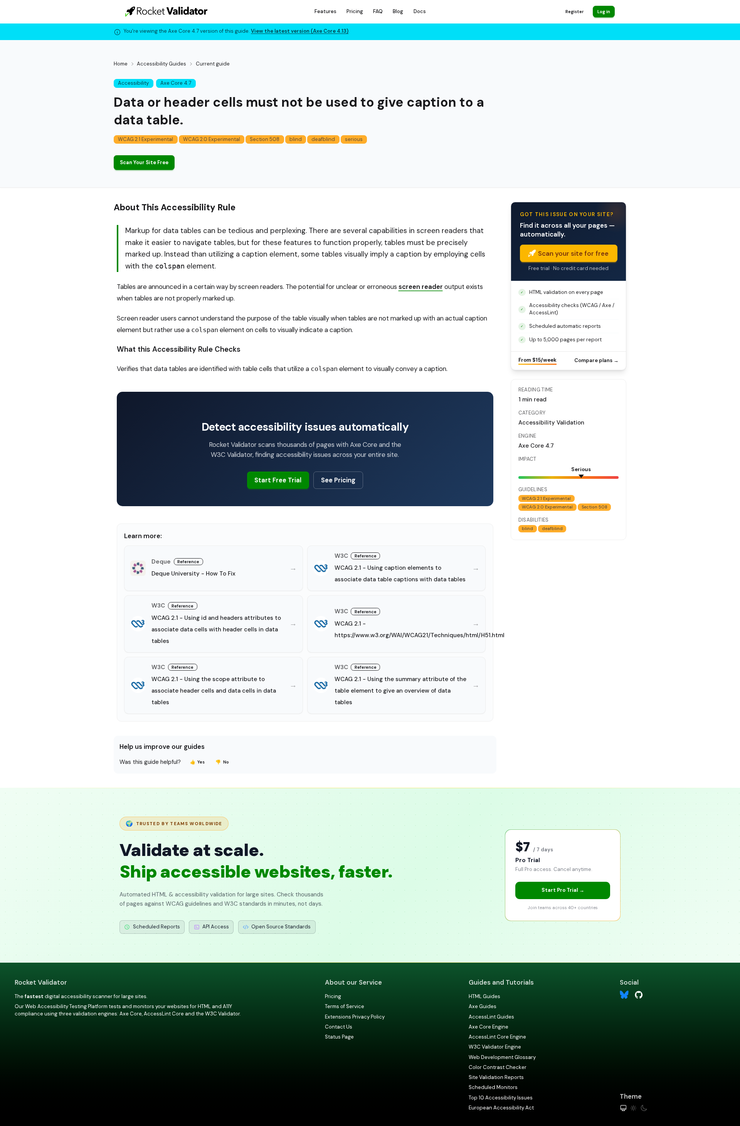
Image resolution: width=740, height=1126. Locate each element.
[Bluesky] (624, 994)
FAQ (378, 11)
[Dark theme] (644, 1108)
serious (354, 139)
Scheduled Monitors (493, 1087)
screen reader (421, 286)
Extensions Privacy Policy (355, 1017)
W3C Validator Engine (495, 1047)
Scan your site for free (573, 253)
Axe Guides (482, 1006)
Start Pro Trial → (563, 890)
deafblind (323, 139)
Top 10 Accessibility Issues (501, 1097)
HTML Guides (484, 996)
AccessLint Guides (491, 1017)
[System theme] (623, 1108)
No (222, 762)
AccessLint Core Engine (497, 1037)
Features (325, 11)
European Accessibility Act (501, 1107)
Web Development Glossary (502, 1057)
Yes (197, 762)
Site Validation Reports (496, 1077)
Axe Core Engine (488, 1027)
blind (295, 139)
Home (121, 63)
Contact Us (338, 1027)
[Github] (638, 994)
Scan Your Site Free (144, 162)
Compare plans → (596, 360)
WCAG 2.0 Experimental (211, 139)
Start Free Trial (277, 480)
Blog (398, 11)
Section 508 (264, 139)
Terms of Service (344, 1006)
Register (574, 11)
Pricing (354, 11)
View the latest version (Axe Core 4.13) (299, 31)
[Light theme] (633, 1108)
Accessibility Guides (161, 63)
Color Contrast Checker (497, 1067)
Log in (603, 11)
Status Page (339, 1037)
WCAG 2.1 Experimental (145, 139)
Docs (420, 11)
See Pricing (338, 480)
